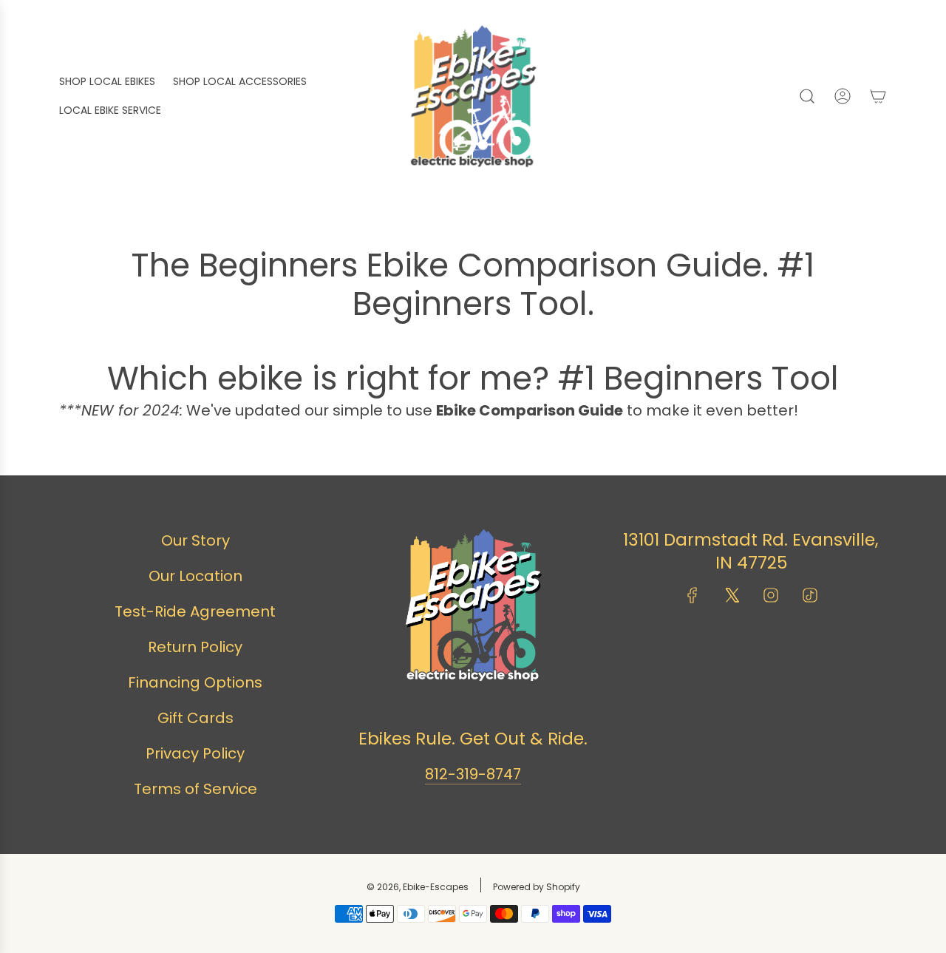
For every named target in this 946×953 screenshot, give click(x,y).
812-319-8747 (473, 774)
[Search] (807, 96)
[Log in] (842, 96)
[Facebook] (692, 595)
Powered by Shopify (536, 887)
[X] (731, 595)
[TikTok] (810, 595)
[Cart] (878, 96)
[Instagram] (771, 595)
